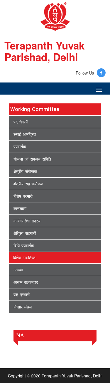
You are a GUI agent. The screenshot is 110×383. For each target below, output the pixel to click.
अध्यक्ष (18, 270)
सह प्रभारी (21, 294)
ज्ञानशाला (19, 208)
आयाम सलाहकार (25, 282)
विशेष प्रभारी (23, 196)
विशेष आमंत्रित (24, 257)
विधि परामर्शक (23, 245)
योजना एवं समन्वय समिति (32, 159)
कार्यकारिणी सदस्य (26, 221)
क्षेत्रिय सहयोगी (24, 233)
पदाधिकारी (20, 122)
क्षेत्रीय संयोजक (25, 171)
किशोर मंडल (22, 307)
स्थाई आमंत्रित (24, 134)
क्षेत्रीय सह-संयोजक (28, 183)
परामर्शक (19, 146)
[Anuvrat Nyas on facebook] (101, 72)
